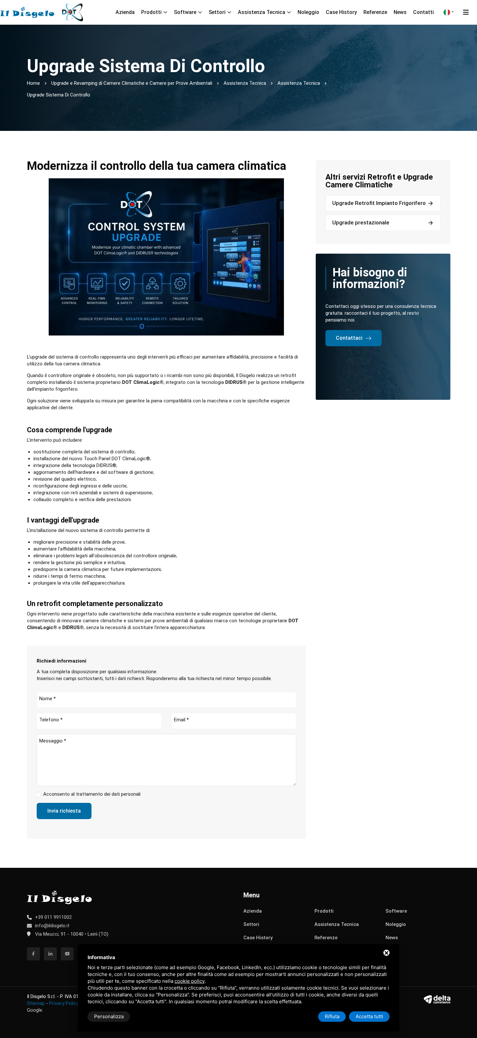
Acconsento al (92, 794)
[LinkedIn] (50, 953)
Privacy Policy (64, 1003)
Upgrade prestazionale (360, 222)
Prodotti (151, 12)
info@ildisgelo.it (52, 926)
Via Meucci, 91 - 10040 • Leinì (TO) (71, 934)
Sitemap (36, 1003)
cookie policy (190, 981)
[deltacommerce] (437, 999)
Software (185, 12)
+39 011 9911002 (53, 917)
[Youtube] (67, 953)
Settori (217, 12)
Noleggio (308, 12)
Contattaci (349, 338)
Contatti (423, 12)
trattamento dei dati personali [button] (108, 794)
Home (33, 83)
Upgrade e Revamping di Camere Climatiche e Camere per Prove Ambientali (131, 83)
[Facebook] (33, 953)
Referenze (375, 12)
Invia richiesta (64, 811)
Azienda (125, 12)
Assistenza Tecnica (261, 12)
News (400, 12)
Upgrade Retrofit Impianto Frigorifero (379, 203)
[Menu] (466, 12)
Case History (341, 12)
